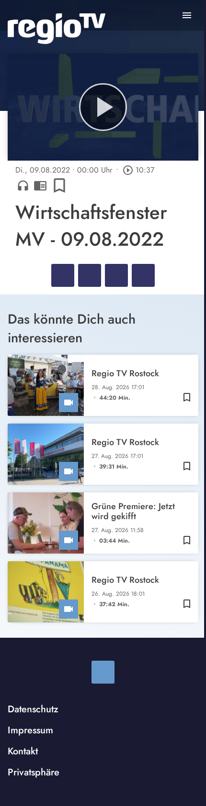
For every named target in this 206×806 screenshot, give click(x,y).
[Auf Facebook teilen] (62, 275)
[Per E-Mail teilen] (143, 275)
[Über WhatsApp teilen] (116, 275)
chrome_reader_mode (40, 185)
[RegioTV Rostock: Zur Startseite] (56, 28)
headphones (23, 185)
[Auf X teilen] (89, 275)
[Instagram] (103, 672)
